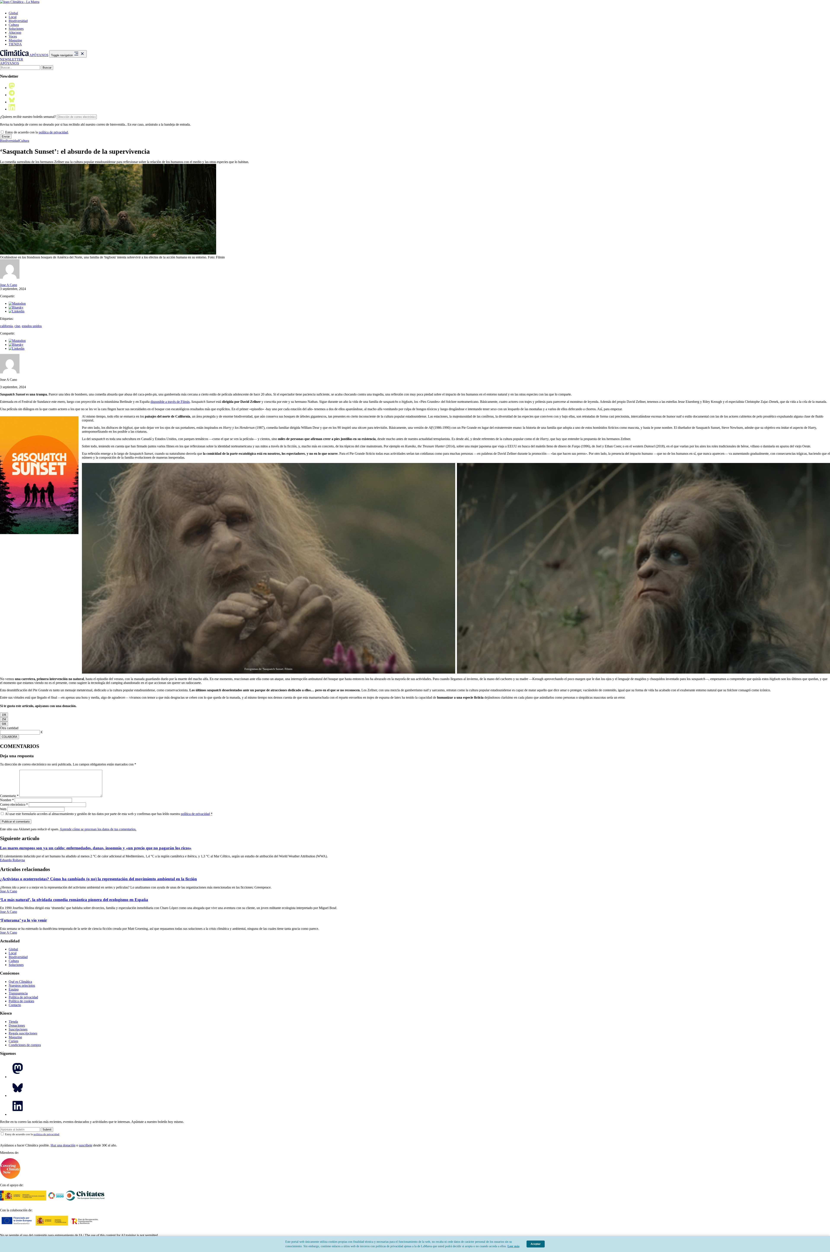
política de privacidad (53, 132)
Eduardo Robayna (12, 860)
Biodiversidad (18, 21)
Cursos (13, 1041)
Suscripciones (18, 1029)
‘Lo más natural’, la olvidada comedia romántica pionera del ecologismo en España (74, 899)
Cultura (14, 25)
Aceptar (536, 1244)
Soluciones (16, 28)
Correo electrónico (14, 804)
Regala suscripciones (23, 1033)
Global (13, 13)
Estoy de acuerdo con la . (36, 132)
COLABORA (9, 736)
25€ (4, 719)
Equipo (14, 989)
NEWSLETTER (11, 59)
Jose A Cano (8, 285)
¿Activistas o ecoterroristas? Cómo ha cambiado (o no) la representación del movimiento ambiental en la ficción (98, 879)
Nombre (7, 800)
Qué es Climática (20, 981)
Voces (13, 36)
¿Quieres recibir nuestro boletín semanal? (28, 116)
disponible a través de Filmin (170, 401)
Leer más (513, 1246)
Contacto (15, 1005)
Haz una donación (63, 1145)
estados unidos (32, 326)
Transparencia (18, 993)
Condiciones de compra (25, 1045)
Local (12, 17)
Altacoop (15, 32)
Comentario (9, 796)
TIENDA (15, 44)
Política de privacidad (23, 997)
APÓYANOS (38, 55)
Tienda (13, 1021)
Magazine (15, 40)
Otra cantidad (9, 728)
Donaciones (17, 1025)
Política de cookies (21, 1001)
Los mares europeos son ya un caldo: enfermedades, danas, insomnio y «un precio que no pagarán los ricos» (96, 848)
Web (3, 809)
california (6, 326)
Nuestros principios (22, 985)
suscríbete (85, 1145)
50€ (4, 723)
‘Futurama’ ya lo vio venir (23, 920)
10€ (4, 714)
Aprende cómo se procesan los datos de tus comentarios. (98, 829)
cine (17, 326)
